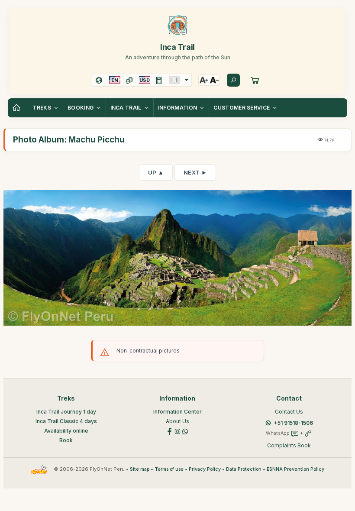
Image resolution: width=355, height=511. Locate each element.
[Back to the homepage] (18, 107)
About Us (177, 421)
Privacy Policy (205, 469)
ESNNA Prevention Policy (295, 469)
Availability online (66, 430)
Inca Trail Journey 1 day (66, 411)
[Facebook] (170, 431)
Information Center (177, 411)
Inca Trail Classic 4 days (66, 421)
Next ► (195, 172)
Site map (139, 469)
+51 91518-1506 (293, 423)
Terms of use (169, 469)
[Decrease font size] (214, 80)
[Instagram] (177, 431)
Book (66, 440)
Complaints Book (289, 445)
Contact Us (289, 411)
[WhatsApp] (185, 431)
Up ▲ (156, 172)
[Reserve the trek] (255, 80)
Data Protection (243, 469)
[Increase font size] (204, 80)
